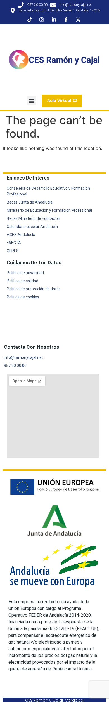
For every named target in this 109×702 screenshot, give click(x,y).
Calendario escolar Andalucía (32, 226)
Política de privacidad (25, 272)
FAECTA (14, 243)
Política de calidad (22, 281)
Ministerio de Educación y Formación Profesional (49, 210)
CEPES (13, 251)
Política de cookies (23, 297)
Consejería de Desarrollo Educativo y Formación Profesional (48, 191)
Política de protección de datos (34, 289)
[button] (31, 100)
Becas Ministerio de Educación (33, 218)
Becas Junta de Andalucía (30, 202)
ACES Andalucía (21, 234)
